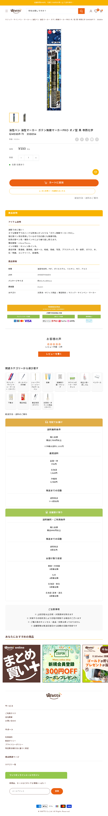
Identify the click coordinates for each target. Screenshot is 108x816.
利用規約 (9, 737)
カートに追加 (56, 183)
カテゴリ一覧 (10, 765)
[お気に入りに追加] (95, 172)
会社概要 (9, 717)
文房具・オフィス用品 (47, 293)
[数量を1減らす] (21, 158)
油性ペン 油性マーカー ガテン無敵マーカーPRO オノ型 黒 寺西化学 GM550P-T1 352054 (67, 20)
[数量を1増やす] (36, 158)
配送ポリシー (10, 741)
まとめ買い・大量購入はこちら (53, 191)
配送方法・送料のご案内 (86, 198)
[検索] (81, 11)
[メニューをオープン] (6, 11)
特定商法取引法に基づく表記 (17, 748)
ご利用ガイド (10, 713)
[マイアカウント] (91, 11)
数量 (11, 157)
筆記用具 (62, 293)
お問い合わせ (10, 721)
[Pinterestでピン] (82, 139)
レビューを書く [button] (54, 354)
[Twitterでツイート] (87, 139)
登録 (57, 791)
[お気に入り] (96, 11)
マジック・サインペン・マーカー (18, 20)
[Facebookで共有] (77, 139)
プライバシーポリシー (14, 745)
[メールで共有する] (92, 139)
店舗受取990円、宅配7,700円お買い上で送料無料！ (54, 2)
